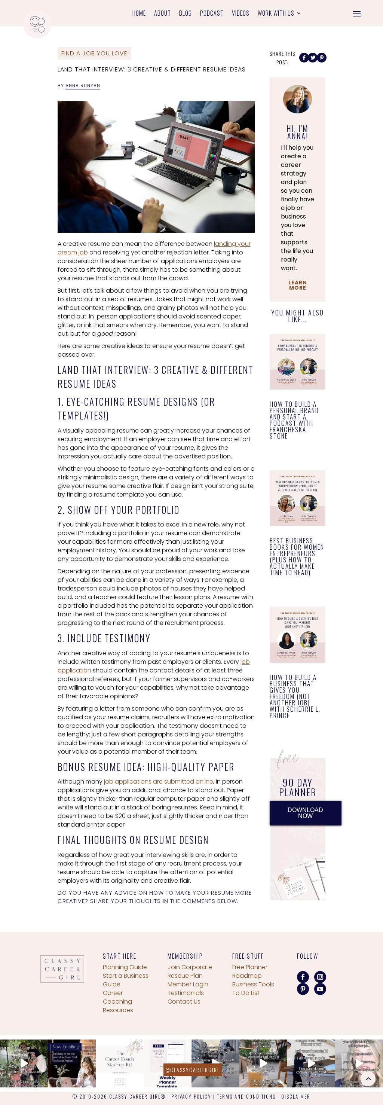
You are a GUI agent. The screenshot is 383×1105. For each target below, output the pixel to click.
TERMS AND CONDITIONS (246, 1096)
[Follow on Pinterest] (303, 989)
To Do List (246, 993)
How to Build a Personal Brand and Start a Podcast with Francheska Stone (294, 419)
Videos (240, 14)
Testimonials (186, 993)
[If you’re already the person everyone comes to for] (359, 1063)
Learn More (297, 285)
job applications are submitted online (158, 781)
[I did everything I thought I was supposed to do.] (24, 1063)
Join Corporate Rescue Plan (190, 971)
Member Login (188, 984)
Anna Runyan (82, 85)
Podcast (212, 14)
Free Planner (249, 967)
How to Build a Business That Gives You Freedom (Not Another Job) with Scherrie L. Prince (295, 696)
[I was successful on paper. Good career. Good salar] (215, 1063)
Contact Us (184, 1001)
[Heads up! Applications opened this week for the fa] (72, 1063)
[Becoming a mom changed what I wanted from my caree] (311, 1063)
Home (139, 14)
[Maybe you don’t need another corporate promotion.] (263, 1063)
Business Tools (253, 984)
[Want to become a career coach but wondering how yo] (120, 1063)
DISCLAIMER (295, 1096)
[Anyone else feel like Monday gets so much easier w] (168, 1063)
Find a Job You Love (94, 53)
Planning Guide (125, 967)
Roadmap (247, 975)
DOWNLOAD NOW (305, 813)
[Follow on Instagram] (320, 977)
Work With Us (276, 14)
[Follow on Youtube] (320, 989)
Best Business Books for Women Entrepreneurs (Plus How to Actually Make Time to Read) (297, 556)
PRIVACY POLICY (191, 1096)
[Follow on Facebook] (303, 977)
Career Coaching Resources (118, 1001)
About (162, 14)
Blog (185, 14)
